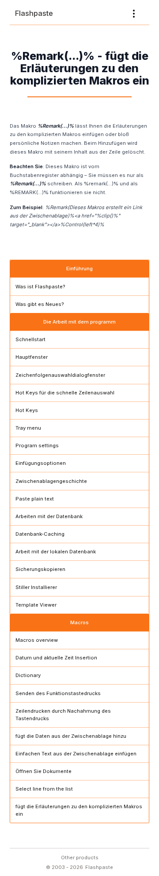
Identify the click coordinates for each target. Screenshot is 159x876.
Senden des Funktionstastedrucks (58, 693)
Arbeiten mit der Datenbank (49, 516)
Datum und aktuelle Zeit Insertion (56, 658)
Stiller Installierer (36, 587)
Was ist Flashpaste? (40, 286)
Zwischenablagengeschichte (51, 481)
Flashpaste (34, 13)
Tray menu (28, 428)
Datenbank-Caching (39, 534)
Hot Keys (26, 410)
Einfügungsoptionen (40, 463)
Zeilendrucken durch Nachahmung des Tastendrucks (63, 714)
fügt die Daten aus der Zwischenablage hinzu (70, 736)
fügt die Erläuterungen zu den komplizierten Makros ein (78, 810)
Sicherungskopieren (40, 569)
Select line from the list (44, 789)
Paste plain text (34, 499)
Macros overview (36, 640)
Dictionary (28, 675)
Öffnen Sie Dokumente (43, 771)
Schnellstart (30, 339)
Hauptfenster (31, 357)
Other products (79, 857)
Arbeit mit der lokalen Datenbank (55, 551)
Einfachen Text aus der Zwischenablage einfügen (75, 754)
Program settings (37, 445)
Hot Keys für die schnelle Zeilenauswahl (64, 393)
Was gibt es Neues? (39, 304)
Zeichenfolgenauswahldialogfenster (60, 375)
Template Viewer (36, 605)
